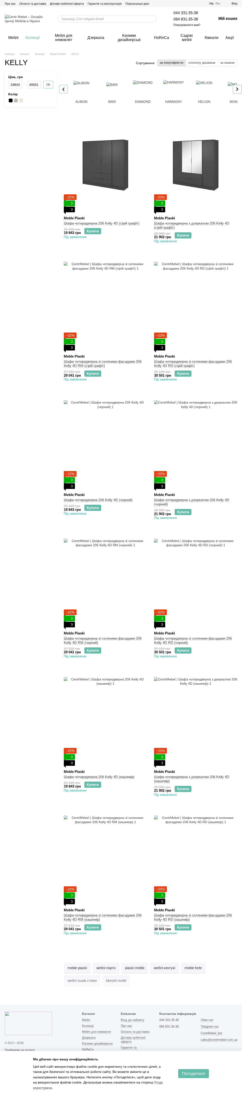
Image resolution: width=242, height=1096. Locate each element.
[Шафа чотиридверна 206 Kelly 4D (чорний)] (105, 442)
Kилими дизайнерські (129, 37)
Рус (218, 3)
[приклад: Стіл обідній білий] (152, 19)
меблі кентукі (164, 968)
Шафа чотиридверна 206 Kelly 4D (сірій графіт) (101, 223)
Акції (229, 38)
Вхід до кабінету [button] (132, 1020)
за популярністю (171, 62)
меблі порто (106, 968)
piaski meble (134, 968)
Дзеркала (95, 38)
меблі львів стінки (82, 981)
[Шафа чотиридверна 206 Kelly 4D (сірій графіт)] (105, 165)
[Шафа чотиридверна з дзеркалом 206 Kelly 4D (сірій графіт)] (195, 165)
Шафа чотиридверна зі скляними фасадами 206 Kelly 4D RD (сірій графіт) (193, 363)
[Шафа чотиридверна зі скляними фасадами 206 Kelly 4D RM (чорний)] (105, 580)
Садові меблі (187, 37)
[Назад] (63, 89)
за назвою (227, 62)
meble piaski (77, 968)
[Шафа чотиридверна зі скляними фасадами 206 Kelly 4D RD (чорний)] (195, 580)
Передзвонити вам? (186, 25)
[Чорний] (10, 100)
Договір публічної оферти (67, 3)
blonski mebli (116, 981)
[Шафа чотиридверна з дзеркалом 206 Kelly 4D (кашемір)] (195, 718)
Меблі (13, 38)
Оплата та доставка (32, 3)
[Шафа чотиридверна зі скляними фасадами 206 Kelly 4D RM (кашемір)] (105, 857)
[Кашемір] (21, 100)
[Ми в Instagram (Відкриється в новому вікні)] (185, 3)
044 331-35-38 (185, 13)
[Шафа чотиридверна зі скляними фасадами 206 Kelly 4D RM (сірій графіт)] (105, 303)
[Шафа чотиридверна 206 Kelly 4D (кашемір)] (105, 718)
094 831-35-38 (185, 19)
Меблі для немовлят (63, 37)
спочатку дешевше (201, 62)
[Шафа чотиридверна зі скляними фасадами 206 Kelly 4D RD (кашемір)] (195, 857)
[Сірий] (15, 100)
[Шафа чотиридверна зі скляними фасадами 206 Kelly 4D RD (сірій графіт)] (195, 303)
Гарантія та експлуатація (105, 3)
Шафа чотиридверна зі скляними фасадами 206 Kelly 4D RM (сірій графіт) (103, 363)
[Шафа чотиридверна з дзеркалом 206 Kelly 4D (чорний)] (195, 442)
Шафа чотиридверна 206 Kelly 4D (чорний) (98, 500)
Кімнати (211, 38)
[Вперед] (237, 89)
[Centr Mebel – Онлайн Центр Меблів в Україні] (28, 1023)
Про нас (10, 3)
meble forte (193, 968)
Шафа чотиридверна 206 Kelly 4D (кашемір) (99, 777)
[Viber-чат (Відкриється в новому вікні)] (197, 3)
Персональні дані (137, 3)
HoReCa (161, 38)
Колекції (33, 38)
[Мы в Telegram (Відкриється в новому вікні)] (191, 3)
